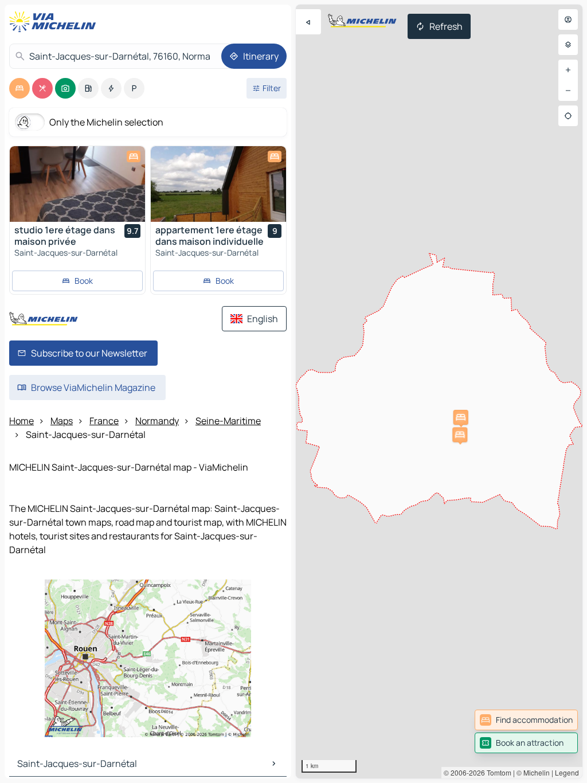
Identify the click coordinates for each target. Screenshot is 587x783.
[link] (526, 720)
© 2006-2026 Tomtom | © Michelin (497, 772)
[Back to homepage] (55, 21)
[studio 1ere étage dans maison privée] (77, 184)
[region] (439, 391)
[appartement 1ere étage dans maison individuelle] (218, 184)
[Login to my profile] (568, 19)
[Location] (568, 115)
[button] (459, 434)
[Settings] (568, 44)
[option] (19, 88)
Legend (567, 772)
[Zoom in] (568, 70)
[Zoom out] (568, 90)
